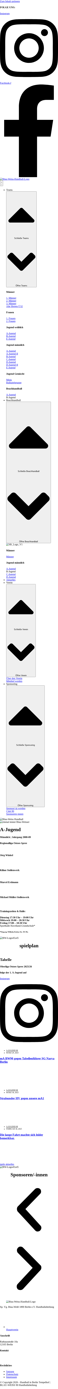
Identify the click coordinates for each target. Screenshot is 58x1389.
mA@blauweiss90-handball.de (15, 905)
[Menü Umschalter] (1, 183)
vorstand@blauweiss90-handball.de (17, 1359)
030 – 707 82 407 (8, 1356)
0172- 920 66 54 (8, 858)
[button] (11, 397)
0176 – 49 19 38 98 (29, 870)
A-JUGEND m (12, 1050)
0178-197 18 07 (8, 900)
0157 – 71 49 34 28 (9, 885)
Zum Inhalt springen (10, 1)
